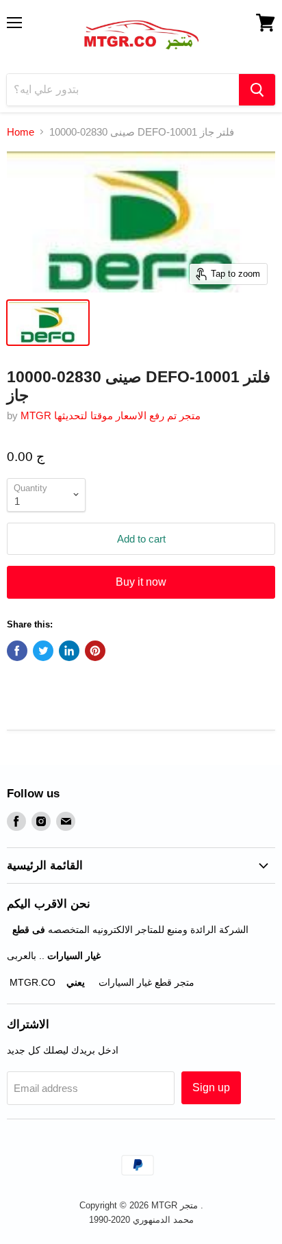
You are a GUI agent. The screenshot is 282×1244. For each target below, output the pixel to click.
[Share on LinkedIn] (69, 650)
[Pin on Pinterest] (95, 650)
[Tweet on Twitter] (43, 650)
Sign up (211, 1087)
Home (20, 132)
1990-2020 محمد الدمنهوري (141, 1220)
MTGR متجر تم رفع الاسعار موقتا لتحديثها (111, 415)
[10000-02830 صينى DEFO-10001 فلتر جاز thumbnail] (48, 323)
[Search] (257, 89)
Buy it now (141, 582)
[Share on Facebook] (17, 650)
